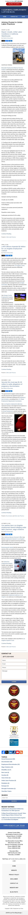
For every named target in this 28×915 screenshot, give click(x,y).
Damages (5, 786)
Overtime (4, 775)
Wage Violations (7, 767)
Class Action (5, 777)
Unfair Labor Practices (11, 237)
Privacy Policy (14, 874)
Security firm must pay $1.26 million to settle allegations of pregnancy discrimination (11, 384)
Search (14, 801)
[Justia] (14, 752)
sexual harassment (8, 411)
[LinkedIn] (10, 752)
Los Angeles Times (19, 265)
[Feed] (21, 752)
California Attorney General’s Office (13, 537)
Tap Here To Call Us (14, 3)
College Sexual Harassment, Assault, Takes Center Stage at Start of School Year (13, 814)
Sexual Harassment (8, 759)
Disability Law (6, 769)
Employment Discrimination (10, 764)
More (23, 16)
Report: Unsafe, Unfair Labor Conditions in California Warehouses (11, 34)
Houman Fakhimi (14, 743)
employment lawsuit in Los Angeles (15, 539)
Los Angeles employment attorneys (13, 404)
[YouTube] (17, 752)
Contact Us (14, 16)
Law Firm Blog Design (13, 912)
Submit (14, 681)
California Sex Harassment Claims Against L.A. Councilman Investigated (13, 818)
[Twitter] (7, 752)
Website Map (14, 887)
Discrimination (9, 515)
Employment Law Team (18, 908)
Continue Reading (6, 233)
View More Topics (6, 791)
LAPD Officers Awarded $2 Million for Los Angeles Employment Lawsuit (13, 248)
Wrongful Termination (8, 788)
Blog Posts (14, 892)
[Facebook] (3, 752)
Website (14, 870)
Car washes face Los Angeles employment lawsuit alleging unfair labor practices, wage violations (13, 527)
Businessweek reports (7, 547)
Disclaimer (14, 879)
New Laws (5, 772)
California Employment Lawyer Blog (14, 11)
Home (4, 16)
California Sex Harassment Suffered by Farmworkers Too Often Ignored (12, 809)
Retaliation (5, 783)
